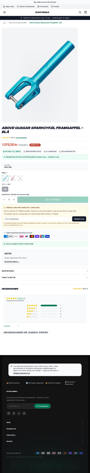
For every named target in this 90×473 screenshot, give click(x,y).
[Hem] (4, 22)
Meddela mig (79, 219)
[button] (32, 305)
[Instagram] (9, 413)
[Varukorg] (85, 12)
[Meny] (4, 12)
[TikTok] (19, 413)
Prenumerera (43, 406)
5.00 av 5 (21, 298)
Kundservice (11, 429)
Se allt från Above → (12, 262)
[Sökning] (79, 12)
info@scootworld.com (21, 373)
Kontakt (9, 441)
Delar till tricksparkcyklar (18, 23)
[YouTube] (24, 413)
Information (11, 435)
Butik (9, 422)
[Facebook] (14, 413)
